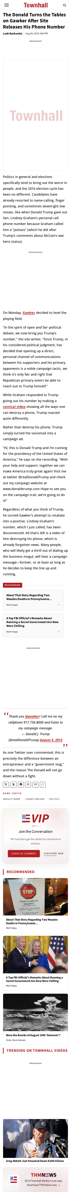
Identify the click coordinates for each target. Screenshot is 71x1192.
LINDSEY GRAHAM (34, 799)
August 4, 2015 (51, 740)
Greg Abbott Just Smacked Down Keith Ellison (35, 1161)
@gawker (32, 716)
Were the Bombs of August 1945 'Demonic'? (33, 1035)
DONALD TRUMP (11, 799)
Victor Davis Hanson (16, 1040)
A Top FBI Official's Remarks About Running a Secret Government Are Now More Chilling (34, 979)
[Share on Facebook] (21, 784)
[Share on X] (6, 784)
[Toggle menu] (6, 5)
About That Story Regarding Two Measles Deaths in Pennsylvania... (32, 921)
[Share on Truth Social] (13, 784)
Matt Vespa (11, 928)
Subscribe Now (53, 853)
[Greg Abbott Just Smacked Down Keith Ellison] (35, 1138)
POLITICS (54, 799)
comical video (14, 406)
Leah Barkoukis (12, 34)
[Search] (64, 5)
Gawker (29, 312)
